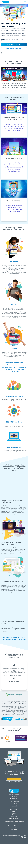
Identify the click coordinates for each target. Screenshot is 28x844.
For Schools (14, 796)
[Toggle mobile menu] (25, 1)
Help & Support (14, 803)
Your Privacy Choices (14, 818)
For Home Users (14, 798)
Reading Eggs (14, 827)
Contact (14, 815)
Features (14, 800)
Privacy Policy (14, 816)
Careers (14, 813)
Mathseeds (14, 829)
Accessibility (14, 806)
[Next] (26, 719)
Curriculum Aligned (14, 801)
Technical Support (14, 805)
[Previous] (2, 719)
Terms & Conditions (14, 820)
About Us (14, 811)
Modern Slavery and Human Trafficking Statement (14, 822)
